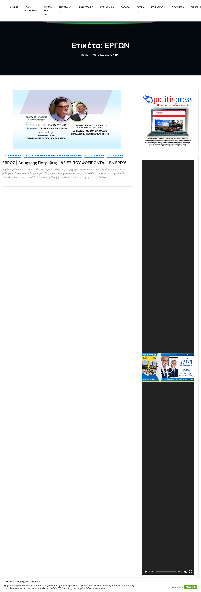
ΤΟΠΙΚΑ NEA (115, 155)
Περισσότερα (177, 587)
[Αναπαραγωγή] (145, 571)
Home (84, 55)
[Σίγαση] (185, 571)
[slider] (166, 571)
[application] (168, 367)
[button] (168, 367)
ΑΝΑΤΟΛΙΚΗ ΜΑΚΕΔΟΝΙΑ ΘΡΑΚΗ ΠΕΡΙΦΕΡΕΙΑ (53, 155)
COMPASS (14, 155)
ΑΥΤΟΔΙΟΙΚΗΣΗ (94, 155)
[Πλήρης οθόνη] (190, 571)
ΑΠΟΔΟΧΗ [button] (191, 587)
